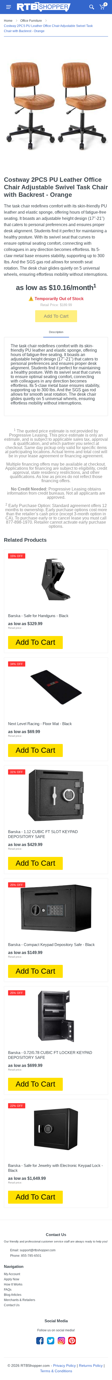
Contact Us (12, 1305)
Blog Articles (12, 1295)
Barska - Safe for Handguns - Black (38, 615)
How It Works (13, 1284)
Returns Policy (91, 1365)
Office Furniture (31, 21)
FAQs (7, 1289)
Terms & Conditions (56, 1371)
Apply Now (11, 1279)
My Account (12, 1274)
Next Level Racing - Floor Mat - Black (40, 723)
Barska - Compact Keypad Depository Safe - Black (51, 944)
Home (8, 21)
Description (56, 332)
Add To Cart (56, 316)
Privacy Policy (64, 1365)
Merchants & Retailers (19, 1300)
